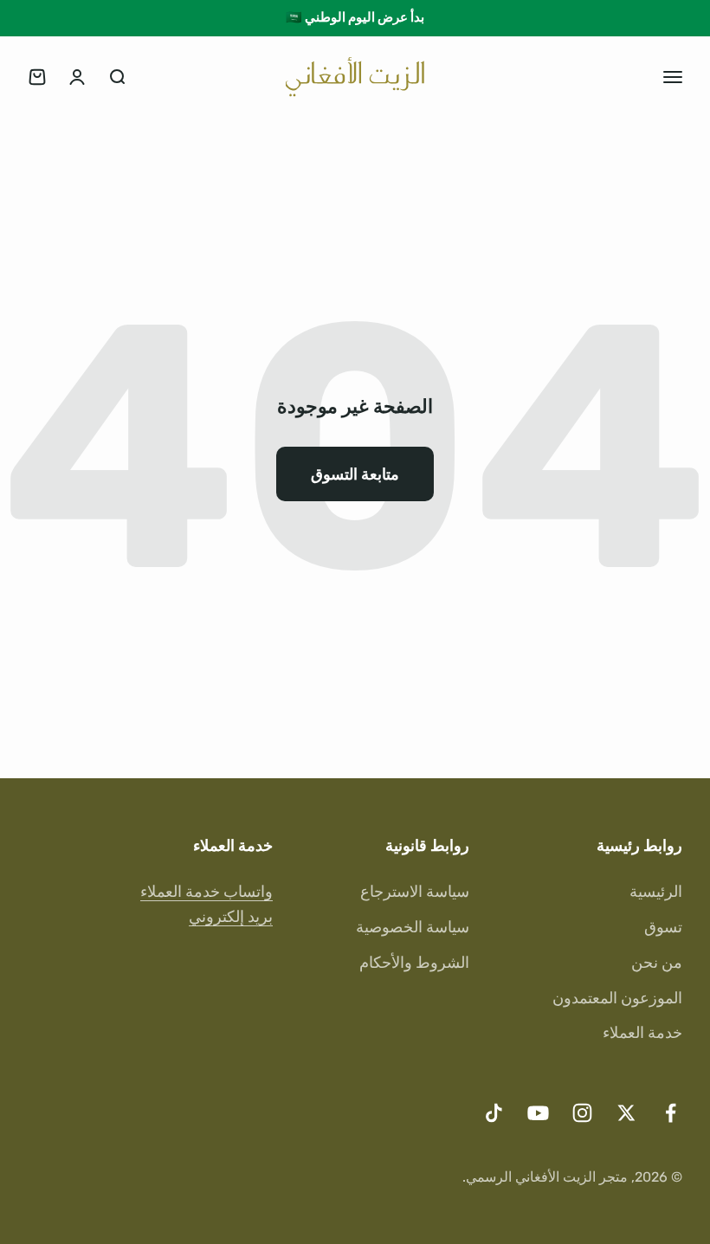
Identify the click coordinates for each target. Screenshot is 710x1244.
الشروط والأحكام (414, 962)
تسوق (663, 927)
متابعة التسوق (355, 474)
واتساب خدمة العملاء (206, 891)
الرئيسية (655, 891)
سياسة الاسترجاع (414, 891)
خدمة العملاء (642, 1032)
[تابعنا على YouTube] (538, 1113)
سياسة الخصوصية (412, 927)
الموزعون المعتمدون (617, 998)
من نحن (656, 962)
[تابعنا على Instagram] (582, 1113)
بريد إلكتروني (231, 916)
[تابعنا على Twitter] (626, 1113)
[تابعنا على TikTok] (494, 1113)
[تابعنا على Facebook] (670, 1113)
